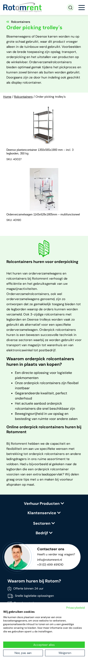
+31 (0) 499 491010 (50, 564)
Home (7, 97)
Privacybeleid (75, 608)
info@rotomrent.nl (49, 560)
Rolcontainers (23, 97)
